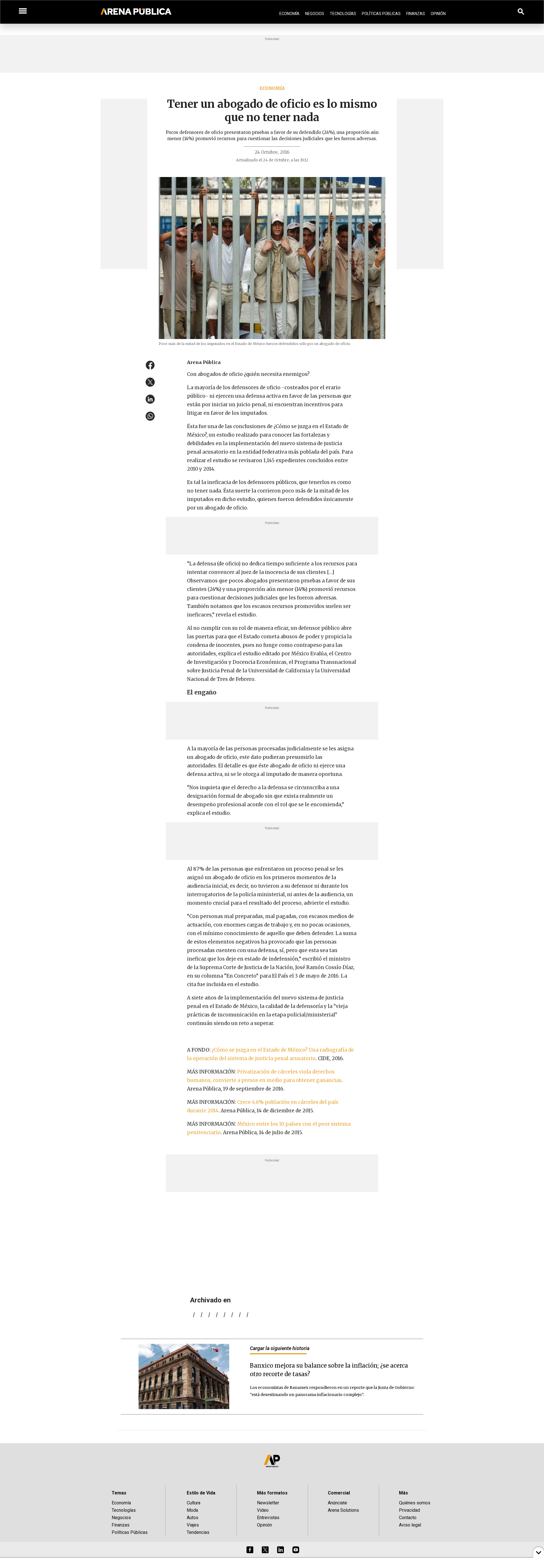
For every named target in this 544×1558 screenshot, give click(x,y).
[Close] (306, 735)
